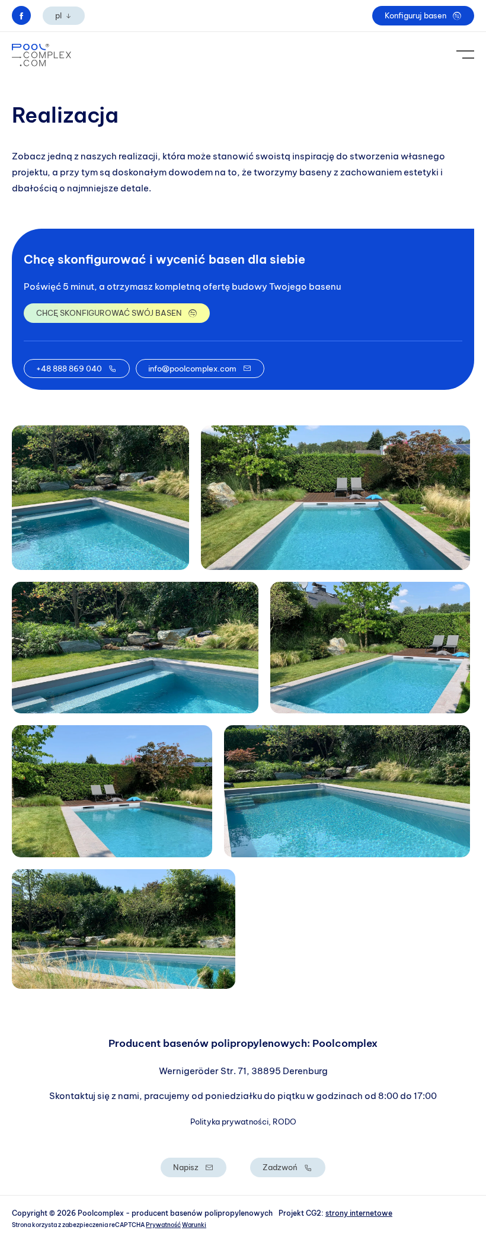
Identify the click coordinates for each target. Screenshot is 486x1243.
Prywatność (163, 1225)
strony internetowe (358, 1213)
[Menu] (465, 55)
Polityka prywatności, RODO (243, 1121)
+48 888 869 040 (69, 368)
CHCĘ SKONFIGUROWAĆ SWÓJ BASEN (109, 313)
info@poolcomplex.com (192, 368)
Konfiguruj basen (415, 15)
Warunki (194, 1225)
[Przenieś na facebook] (21, 15)
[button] (100, 497)
